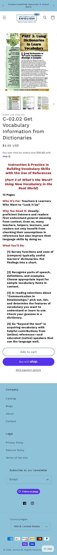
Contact (11, 421)
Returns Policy (15, 450)
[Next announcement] (54, 5)
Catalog (11, 398)
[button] (4, 17)
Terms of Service (17, 457)
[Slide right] (54, 104)
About (10, 413)
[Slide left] (3, 104)
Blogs (9, 406)
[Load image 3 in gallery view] (43, 103)
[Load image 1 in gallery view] (13, 103)
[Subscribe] (47, 479)
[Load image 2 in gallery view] (28, 103)
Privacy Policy (15, 442)
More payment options (28, 370)
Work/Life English (22, 550)
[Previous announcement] (3, 5)
